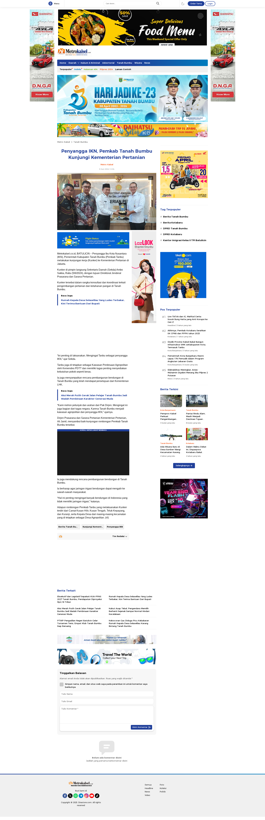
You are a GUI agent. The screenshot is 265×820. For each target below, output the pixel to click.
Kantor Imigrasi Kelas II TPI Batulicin (184, 240)
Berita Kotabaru (173, 222)
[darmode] (182, 3)
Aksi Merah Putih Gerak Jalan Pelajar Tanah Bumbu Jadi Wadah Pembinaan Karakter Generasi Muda (94, 397)
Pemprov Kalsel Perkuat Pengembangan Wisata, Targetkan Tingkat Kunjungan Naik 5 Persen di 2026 (171, 420)
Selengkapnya (183, 465)
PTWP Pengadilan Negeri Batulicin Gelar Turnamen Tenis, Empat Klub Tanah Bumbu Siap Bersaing (79, 623)
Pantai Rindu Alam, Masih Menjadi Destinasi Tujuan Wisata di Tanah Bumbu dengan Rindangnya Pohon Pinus (195, 421)
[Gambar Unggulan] (106, 229)
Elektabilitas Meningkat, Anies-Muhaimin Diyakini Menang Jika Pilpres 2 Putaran (188, 373)
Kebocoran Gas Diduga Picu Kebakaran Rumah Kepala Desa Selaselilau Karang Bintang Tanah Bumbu (129, 623)
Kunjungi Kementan (93, 526)
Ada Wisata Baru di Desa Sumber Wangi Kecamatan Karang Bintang (170, 450)
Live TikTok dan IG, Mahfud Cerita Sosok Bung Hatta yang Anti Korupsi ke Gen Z (187, 319)
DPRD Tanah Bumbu (175, 228)
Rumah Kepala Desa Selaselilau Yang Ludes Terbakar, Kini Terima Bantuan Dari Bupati (93, 302)
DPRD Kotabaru (172, 234)
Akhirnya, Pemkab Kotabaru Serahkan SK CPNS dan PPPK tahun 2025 (187, 331)
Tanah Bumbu (80, 142)
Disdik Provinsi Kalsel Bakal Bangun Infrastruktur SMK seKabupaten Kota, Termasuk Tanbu (187, 345)
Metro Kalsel (63, 142)
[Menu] (51, 4)
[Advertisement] (93, 329)
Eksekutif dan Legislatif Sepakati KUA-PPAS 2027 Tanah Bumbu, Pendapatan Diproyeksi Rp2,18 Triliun (79, 599)
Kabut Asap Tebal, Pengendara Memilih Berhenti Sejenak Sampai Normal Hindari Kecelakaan (129, 611)
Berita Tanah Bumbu (69, 526)
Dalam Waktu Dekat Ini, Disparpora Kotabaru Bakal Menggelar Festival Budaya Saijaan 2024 (196, 452)
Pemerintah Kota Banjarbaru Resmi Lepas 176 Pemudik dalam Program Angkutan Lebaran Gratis (186, 359)
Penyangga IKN (115, 526)
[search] (158, 3)
